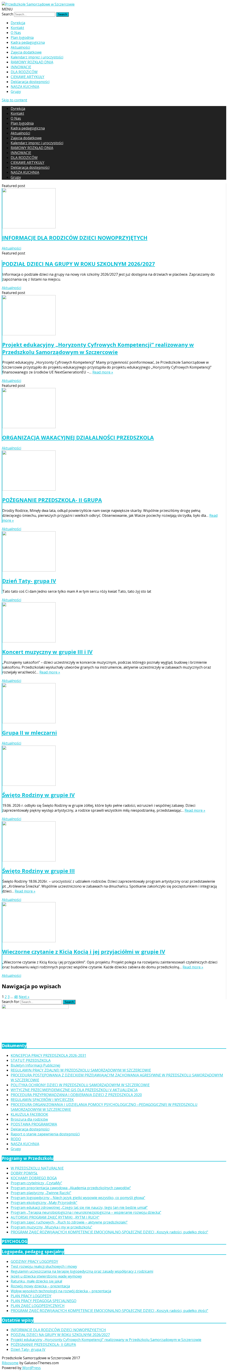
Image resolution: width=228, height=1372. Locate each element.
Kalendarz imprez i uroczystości (37, 57)
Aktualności (20, 47)
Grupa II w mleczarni (29, 732)
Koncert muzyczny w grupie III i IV (47, 651)
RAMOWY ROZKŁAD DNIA (32, 62)
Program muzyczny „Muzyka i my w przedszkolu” (51, 1227)
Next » (24, 996)
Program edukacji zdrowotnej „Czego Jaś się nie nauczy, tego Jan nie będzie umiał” (79, 1207)
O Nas (16, 32)
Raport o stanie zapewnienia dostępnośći (45, 1134)
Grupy (16, 91)
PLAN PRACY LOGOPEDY (31, 1295)
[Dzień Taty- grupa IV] (111, 552)
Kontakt (17, 27)
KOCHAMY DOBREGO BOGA (34, 1178)
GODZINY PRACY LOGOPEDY (34, 1261)
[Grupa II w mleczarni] (111, 703)
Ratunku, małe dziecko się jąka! (36, 1281)
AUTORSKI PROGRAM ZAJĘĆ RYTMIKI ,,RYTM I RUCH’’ (55, 1217)
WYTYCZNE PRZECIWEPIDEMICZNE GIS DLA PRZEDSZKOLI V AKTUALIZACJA (74, 1089)
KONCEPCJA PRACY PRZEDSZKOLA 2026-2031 (48, 1055)
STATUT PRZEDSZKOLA (31, 1060)
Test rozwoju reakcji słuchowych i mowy (44, 1266)
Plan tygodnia (22, 37)
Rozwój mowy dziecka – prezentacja (40, 1286)
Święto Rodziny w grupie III (38, 870)
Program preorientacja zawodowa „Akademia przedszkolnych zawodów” (71, 1187)
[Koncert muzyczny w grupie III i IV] (111, 623)
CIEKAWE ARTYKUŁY (27, 76)
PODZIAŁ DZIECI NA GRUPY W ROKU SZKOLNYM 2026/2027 (78, 263)
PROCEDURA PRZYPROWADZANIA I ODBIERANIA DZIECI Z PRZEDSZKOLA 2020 (76, 1094)
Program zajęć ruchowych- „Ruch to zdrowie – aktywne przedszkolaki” (69, 1222)
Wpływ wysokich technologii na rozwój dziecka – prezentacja (61, 1291)
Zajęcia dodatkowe (26, 52)
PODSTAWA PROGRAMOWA (34, 1124)
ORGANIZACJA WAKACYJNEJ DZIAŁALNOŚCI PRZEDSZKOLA (78, 437)
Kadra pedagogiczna (28, 42)
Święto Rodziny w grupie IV (38, 795)
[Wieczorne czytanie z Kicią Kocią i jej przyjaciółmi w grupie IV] (111, 922)
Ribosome (10, 1362)
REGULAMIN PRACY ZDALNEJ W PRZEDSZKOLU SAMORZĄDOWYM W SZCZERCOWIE (81, 1070)
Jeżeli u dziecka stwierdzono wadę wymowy (46, 1276)
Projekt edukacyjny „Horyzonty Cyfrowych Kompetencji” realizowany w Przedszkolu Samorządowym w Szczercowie (98, 348)
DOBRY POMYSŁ (24, 1173)
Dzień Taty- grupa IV (29, 580)
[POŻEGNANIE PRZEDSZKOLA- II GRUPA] (111, 471)
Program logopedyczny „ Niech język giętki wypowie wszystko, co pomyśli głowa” (78, 1197)
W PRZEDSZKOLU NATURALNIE (37, 1168)
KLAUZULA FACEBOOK (29, 1114)
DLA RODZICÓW (24, 71)
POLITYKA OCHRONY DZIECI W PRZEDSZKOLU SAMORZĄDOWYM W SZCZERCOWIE (80, 1084)
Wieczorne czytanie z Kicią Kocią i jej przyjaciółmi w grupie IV (83, 951)
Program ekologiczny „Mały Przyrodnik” (44, 1202)
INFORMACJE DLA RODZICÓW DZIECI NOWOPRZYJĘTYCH (74, 237)
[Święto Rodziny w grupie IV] (111, 766)
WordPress (31, 1367)
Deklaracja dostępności (30, 81)
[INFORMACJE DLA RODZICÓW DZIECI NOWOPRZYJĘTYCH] (111, 208)
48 (16, 996)
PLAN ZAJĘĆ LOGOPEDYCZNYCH (38, 1305)
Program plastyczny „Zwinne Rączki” (41, 1192)
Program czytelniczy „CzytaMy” (36, 1182)
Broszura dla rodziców (29, 1119)
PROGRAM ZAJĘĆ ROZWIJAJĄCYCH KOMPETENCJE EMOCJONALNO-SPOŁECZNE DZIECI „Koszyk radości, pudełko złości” (109, 1232)
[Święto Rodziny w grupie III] (111, 842)
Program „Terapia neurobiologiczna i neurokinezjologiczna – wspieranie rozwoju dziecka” (86, 1212)
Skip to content (14, 100)
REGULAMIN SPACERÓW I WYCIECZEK (42, 1099)
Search (7, 14)
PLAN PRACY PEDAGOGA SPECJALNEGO (43, 1300)
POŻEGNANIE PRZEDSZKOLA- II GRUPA (52, 500)
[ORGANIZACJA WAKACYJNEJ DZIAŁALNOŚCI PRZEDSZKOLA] (111, 408)
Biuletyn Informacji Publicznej (35, 1065)
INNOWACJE (21, 67)
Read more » (102, 372)
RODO (16, 1138)
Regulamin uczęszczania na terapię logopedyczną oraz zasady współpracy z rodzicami (82, 1271)
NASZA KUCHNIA (25, 86)
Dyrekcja (18, 22)
